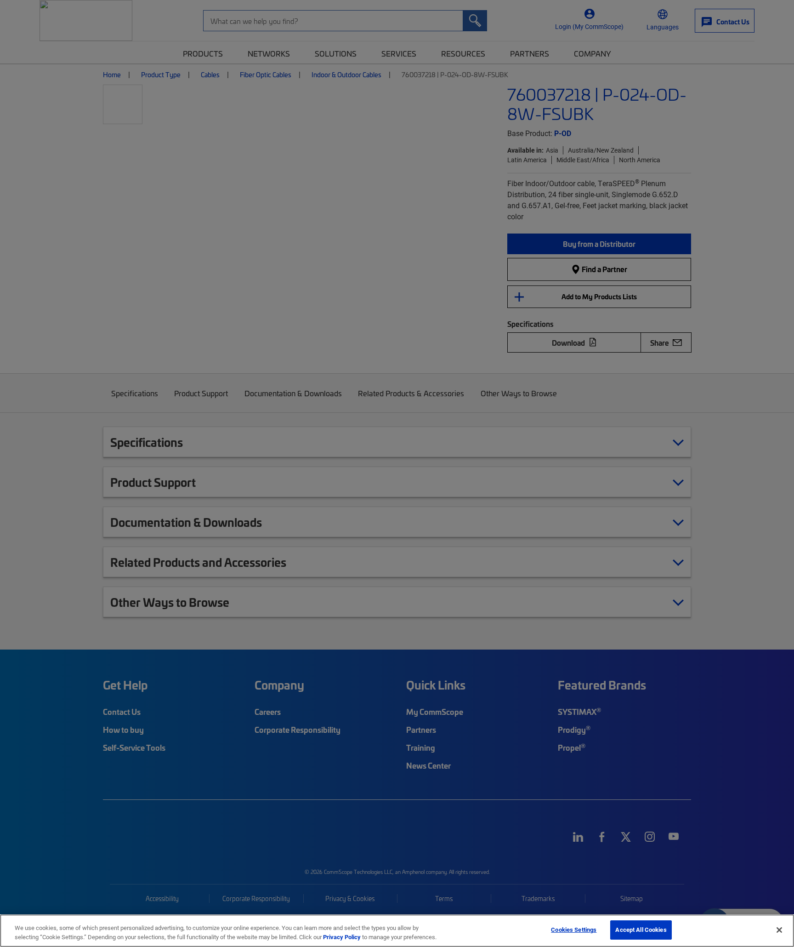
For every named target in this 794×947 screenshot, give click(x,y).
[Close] (779, 930)
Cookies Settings (573, 929)
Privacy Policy (342, 937)
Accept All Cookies (640, 929)
